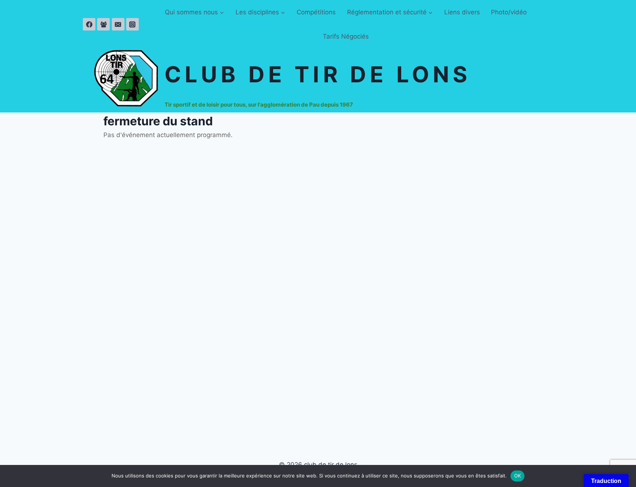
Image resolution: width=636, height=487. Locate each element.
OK (517, 476)
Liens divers (462, 12)
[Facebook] (89, 24)
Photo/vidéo (509, 12)
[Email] (118, 24)
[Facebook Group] (103, 24)
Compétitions (316, 12)
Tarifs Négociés (346, 36)
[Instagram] (132, 24)
